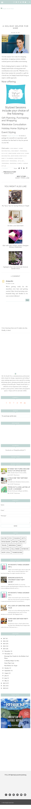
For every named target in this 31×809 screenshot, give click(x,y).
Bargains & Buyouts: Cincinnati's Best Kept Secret (16, 580)
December (8, 651)
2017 (4, 638)
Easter (4, 538)
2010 (4, 688)
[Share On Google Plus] (24, 168)
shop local (6, 552)
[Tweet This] (19, 168)
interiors (25, 549)
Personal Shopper (9, 163)
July (6, 676)
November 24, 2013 (10, 283)
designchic (9, 281)
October (7, 668)
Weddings (12, 545)
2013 (4, 649)
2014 (4, 646)
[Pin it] (26, 168)
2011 (4, 686)
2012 (4, 683)
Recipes (22, 541)
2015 (4, 644)
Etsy (10, 538)
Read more (17, 475)
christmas (5, 549)
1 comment (5, 168)
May (6, 681)
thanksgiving (17, 552)
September (8, 670)
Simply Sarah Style (13, 136)
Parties (15, 541)
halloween (15, 549)
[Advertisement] (15, 353)
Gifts (24, 538)
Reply (27, 300)
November (8, 654)
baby (19, 545)
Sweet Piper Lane (9, 663)
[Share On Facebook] (21, 168)
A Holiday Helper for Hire (11, 661)
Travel (4, 545)
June (6, 678)
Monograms (6, 541)
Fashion (17, 538)
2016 (4, 641)
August (7, 673)
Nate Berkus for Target (10, 665)
